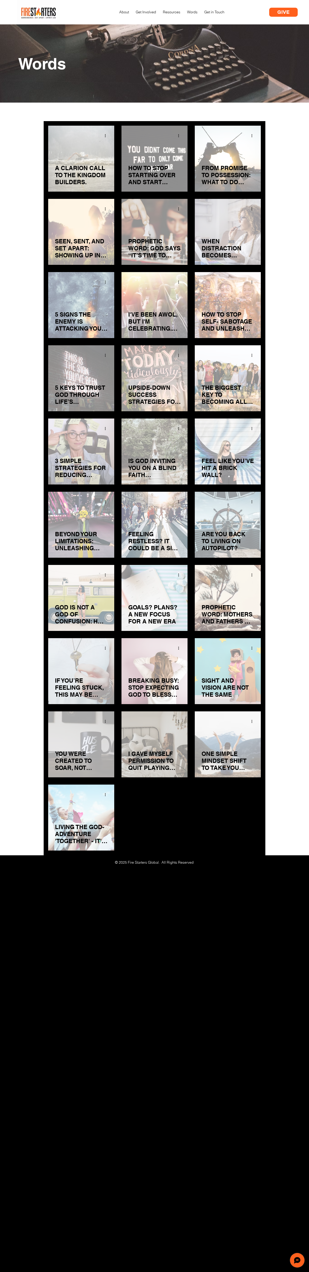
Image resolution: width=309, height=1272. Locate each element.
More (226, 112)
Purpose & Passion (97, 112)
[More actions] (106, 135)
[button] (255, 112)
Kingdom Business (147, 112)
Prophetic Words (194, 112)
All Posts (58, 112)
